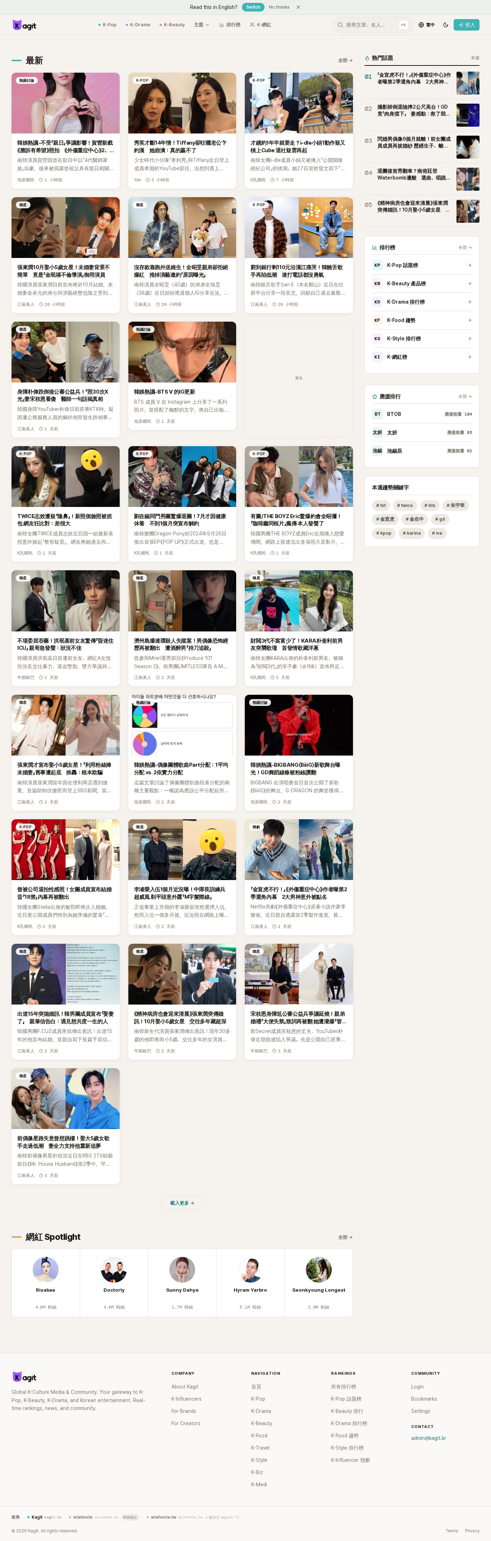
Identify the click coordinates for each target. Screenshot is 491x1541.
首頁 (256, 1387)
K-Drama (140, 24)
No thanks (279, 7)
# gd (440, 519)
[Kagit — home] (24, 25)
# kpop (383, 533)
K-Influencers (186, 1399)
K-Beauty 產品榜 (400, 283)
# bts (430, 505)
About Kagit (184, 1387)
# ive (437, 533)
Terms (451, 1530)
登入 (470, 25)
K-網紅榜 (391, 357)
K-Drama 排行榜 (400, 302)
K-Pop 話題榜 (396, 265)
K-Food (259, 1435)
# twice (405, 505)
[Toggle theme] (445, 25)
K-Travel (260, 1448)
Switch (253, 7)
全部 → (345, 60)
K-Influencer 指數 (350, 1460)
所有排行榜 (343, 1387)
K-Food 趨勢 (395, 320)
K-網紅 (264, 24)
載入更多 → (182, 1203)
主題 (198, 24)
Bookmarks (424, 1399)
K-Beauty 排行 (347, 1411)
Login (417, 1387)
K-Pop (109, 24)
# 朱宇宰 (456, 505)
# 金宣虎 (385, 519)
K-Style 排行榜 (398, 338)
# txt (381, 505)
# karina (412, 533)
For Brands (183, 1411)
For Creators (186, 1423)
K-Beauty (174, 24)
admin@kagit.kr (428, 1438)
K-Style (259, 1460)
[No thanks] (298, 7)
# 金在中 (415, 519)
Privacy (472, 1530)
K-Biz (257, 1472)
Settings (420, 1411)
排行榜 (233, 24)
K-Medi (259, 1484)
